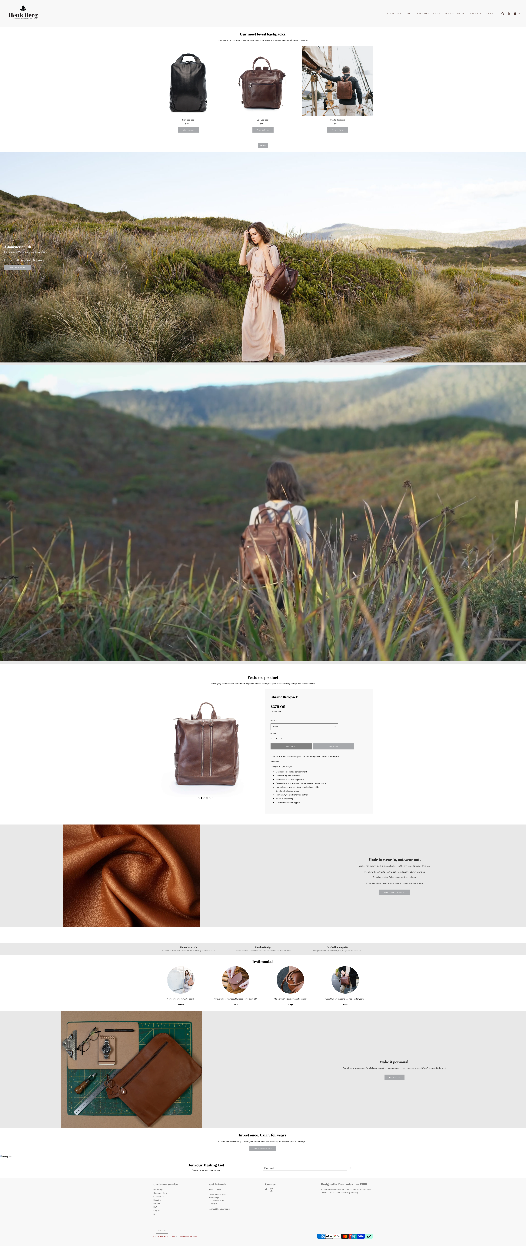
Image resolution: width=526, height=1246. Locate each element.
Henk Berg (157, 1189)
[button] (199, 798)
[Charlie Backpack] (337, 81)
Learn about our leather (394, 892)
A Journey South (395, 13)
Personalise (475, 13)
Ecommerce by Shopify (188, 1236)
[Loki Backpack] (263, 81)
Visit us (489, 13)
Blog (155, 1214)
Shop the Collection (263, 1148)
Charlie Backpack (337, 120)
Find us (156, 1210)
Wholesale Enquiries (455, 13)
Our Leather (158, 1196)
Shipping (157, 1200)
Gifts (410, 13)
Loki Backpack (263, 120)
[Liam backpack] (188, 81)
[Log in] (509, 13)
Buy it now (333, 746)
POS (173, 1236)
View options (188, 130)
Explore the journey (17, 267)
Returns (156, 1203)
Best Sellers (422, 13)
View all (263, 145)
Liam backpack (188, 120)
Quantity (274, 734)
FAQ (155, 1207)
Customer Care (160, 1193)
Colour (274, 721)
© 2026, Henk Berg (160, 1236)
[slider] (254, 657)
